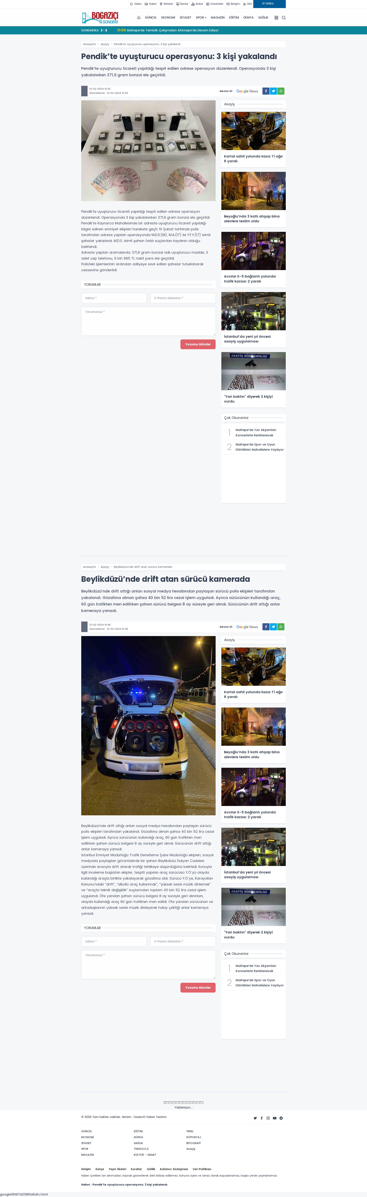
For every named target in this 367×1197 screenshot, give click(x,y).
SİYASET (186, 17)
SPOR (200, 17)
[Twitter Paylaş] (273, 91)
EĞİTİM (234, 17)
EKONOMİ (168, 17)
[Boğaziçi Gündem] (100, 17)
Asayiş (105, 44)
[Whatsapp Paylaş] (280, 91)
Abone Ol (226, 91)
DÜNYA (249, 17)
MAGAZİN (218, 17)
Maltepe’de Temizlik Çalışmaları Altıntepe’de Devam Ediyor (168, 30)
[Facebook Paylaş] (266, 91)
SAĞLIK (263, 17)
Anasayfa (89, 44)
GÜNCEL (151, 17)
